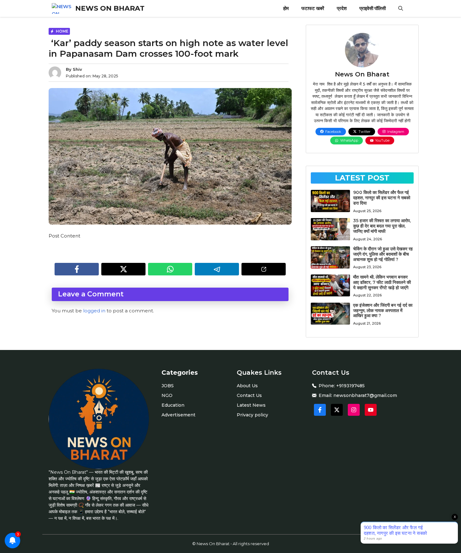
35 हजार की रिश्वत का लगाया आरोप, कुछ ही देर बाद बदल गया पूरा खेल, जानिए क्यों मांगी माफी (382, 226)
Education (173, 405)
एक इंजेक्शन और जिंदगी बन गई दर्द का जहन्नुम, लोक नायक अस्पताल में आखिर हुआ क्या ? (382, 310)
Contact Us (249, 395)
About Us (247, 386)
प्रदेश (342, 8)
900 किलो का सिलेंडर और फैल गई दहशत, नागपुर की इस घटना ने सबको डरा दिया (381, 198)
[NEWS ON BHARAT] (62, 8)
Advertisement (178, 415)
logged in (94, 311)
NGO (167, 395)
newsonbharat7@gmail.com (365, 395)
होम (286, 8)
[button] (400, 8)
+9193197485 (350, 386)
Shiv (77, 69)
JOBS (168, 386)
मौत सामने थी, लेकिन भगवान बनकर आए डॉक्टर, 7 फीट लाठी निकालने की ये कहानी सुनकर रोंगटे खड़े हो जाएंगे (382, 282)
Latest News (251, 405)
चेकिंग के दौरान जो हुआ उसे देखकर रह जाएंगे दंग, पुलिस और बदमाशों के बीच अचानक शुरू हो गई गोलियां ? (383, 254)
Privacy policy (252, 415)
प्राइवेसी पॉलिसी (372, 8)
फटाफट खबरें (312, 8)
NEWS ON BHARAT (110, 8)
